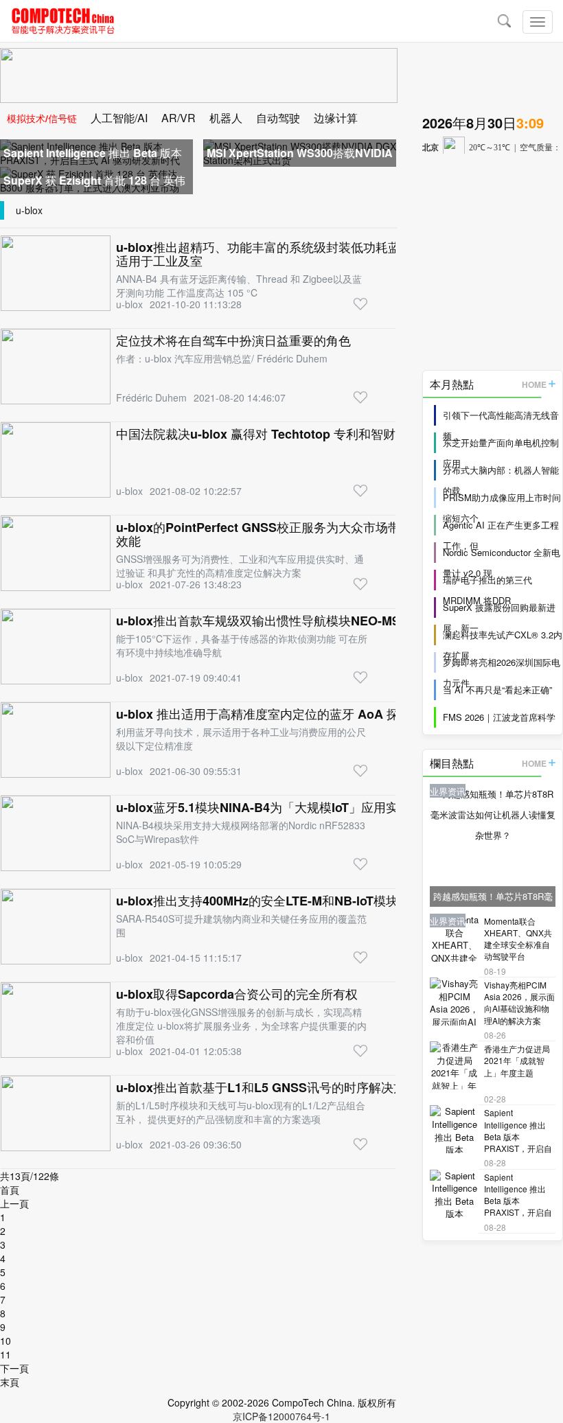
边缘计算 (336, 118)
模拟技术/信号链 (42, 118)
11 (5, 1354)
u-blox (29, 210)
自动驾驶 (278, 118)
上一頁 (14, 1203)
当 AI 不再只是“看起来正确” (497, 689)
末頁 (9, 1382)
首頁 (9, 1189)
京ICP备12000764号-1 (281, 1416)
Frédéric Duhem (151, 397)
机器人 (225, 118)
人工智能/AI (119, 118)
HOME (534, 384)
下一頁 (14, 1368)
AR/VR (178, 118)
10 (5, 1340)
